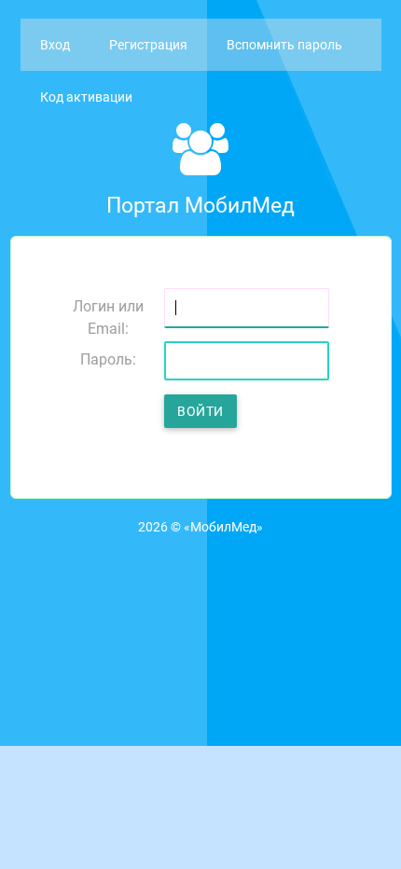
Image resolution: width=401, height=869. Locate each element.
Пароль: (108, 359)
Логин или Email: (108, 316)
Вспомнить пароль (284, 44)
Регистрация (148, 44)
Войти (200, 411)
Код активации (86, 97)
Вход (55, 44)
